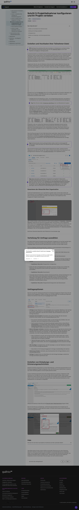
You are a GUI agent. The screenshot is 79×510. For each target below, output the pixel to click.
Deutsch (35, 258)
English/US (28, 258)
